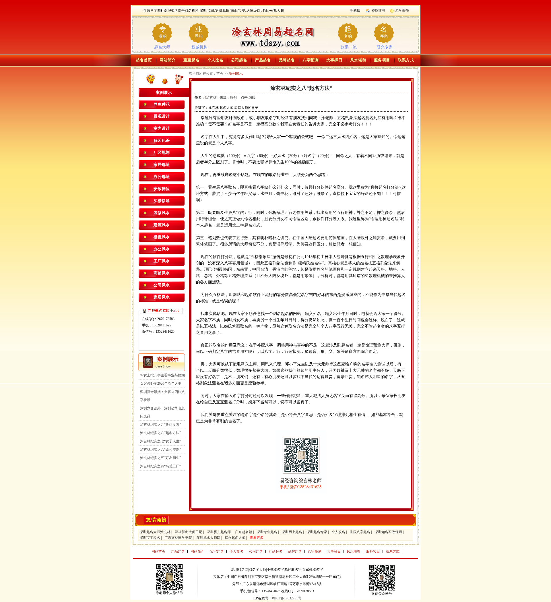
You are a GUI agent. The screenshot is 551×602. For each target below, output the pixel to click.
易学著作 (402, 11)
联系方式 (406, 60)
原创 (233, 98)
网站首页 (158, 551)
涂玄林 (211, 98)
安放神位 (162, 189)
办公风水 (162, 249)
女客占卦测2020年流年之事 (160, 384)
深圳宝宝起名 (149, 538)
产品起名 (263, 60)
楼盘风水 (162, 237)
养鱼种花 (162, 104)
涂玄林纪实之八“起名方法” (160, 433)
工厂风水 (162, 261)
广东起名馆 (243, 532)
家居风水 (162, 297)
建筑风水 (162, 225)
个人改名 (215, 60)
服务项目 (382, 60)
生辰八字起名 (360, 532)
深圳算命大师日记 (188, 532)
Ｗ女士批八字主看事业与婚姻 (162, 375)
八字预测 (310, 60)
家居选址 (162, 164)
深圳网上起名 (292, 532)
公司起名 (239, 60)
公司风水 (162, 285)
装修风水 (162, 213)
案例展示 (236, 73)
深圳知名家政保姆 (388, 532)
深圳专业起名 (267, 532)
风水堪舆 (358, 60)
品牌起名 (287, 60)
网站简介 (168, 60)
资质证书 (378, 11)
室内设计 (162, 128)
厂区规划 (162, 152)
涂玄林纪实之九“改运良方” (160, 425)
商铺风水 (162, 273)
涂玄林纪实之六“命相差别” (160, 450)
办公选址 (162, 177)
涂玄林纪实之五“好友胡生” (160, 458)
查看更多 (256, 538)
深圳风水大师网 (208, 538)
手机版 (355, 11)
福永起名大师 (235, 538)
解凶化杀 (162, 140)
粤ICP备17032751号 (286, 598)
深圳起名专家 (316, 532)
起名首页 (144, 60)
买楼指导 (162, 201)
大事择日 (334, 60)
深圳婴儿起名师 (219, 532)
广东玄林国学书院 (178, 538)
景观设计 (162, 116)
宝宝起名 (191, 60)
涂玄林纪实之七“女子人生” (160, 441)
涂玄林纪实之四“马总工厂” (160, 466)
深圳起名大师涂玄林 (154, 532)
